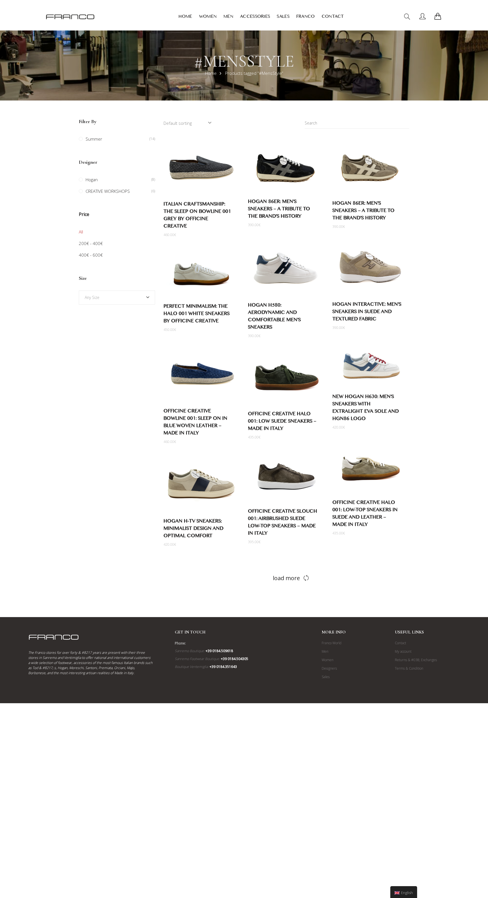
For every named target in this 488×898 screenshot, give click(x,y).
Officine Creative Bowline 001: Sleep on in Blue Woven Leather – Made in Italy (195, 423)
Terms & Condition (409, 668)
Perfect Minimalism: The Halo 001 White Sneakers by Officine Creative (197, 314)
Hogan (92, 179)
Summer (94, 139)
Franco (305, 17)
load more (286, 578)
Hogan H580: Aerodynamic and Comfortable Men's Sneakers (274, 317)
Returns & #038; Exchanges (416, 659)
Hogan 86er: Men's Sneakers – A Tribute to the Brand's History (279, 209)
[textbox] (117, 297)
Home (185, 17)
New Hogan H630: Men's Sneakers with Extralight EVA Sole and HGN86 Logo (365, 408)
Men (228, 17)
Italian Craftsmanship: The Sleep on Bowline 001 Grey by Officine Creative (197, 216)
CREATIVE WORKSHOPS (108, 191)
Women (208, 17)
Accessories (255, 17)
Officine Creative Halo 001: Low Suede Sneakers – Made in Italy (282, 422)
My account (403, 651)
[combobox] (117, 297)
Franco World (331, 643)
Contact (333, 17)
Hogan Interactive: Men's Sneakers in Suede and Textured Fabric (366, 312)
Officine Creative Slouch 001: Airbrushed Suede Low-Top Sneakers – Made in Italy (282, 523)
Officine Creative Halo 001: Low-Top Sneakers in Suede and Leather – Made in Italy (365, 514)
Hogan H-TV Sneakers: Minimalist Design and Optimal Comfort (193, 529)
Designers (329, 668)
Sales (283, 17)
